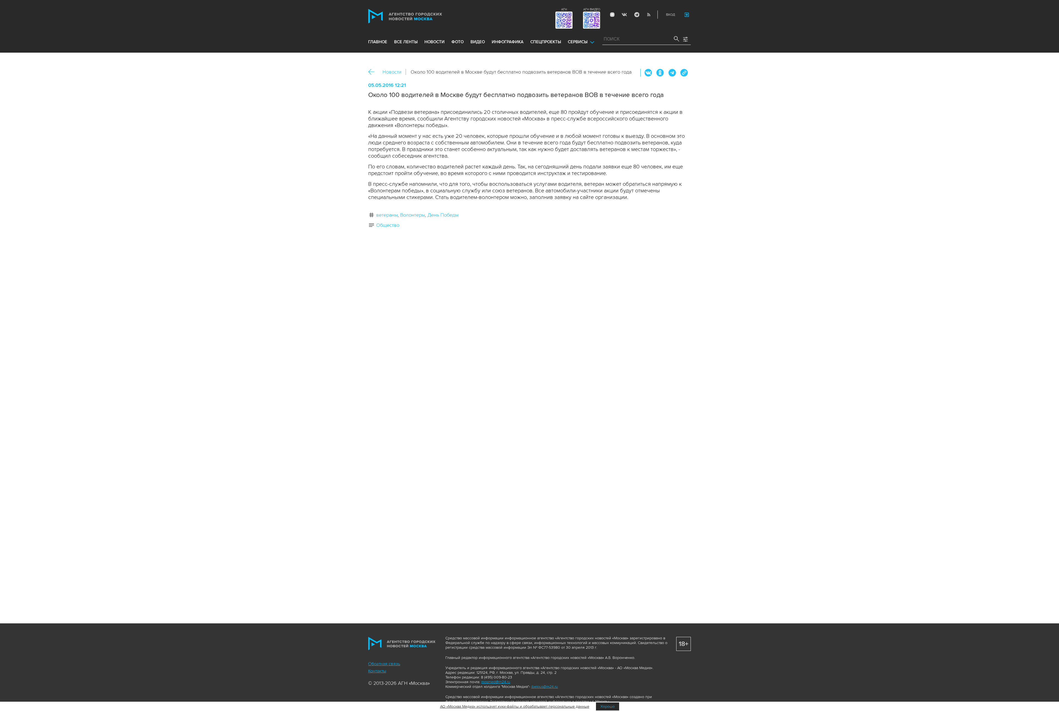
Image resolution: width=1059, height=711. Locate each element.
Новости (392, 72)
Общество (387, 225)
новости (434, 41)
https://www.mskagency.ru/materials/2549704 (684, 73)
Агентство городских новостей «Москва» (415, 16)
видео (477, 41)
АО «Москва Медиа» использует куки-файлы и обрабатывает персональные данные (514, 706)
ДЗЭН (612, 14)
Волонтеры (412, 215)
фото (457, 41)
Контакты (377, 671)
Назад (373, 72)
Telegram (636, 14)
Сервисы (577, 41)
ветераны (387, 215)
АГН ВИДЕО (591, 9)
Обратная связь (384, 664)
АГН (564, 9)
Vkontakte (624, 14)
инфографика (507, 41)
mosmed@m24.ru (495, 682)
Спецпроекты (545, 41)
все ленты (406, 41)
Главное (377, 41)
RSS (649, 14)
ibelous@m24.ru (544, 686)
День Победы (442, 215)
